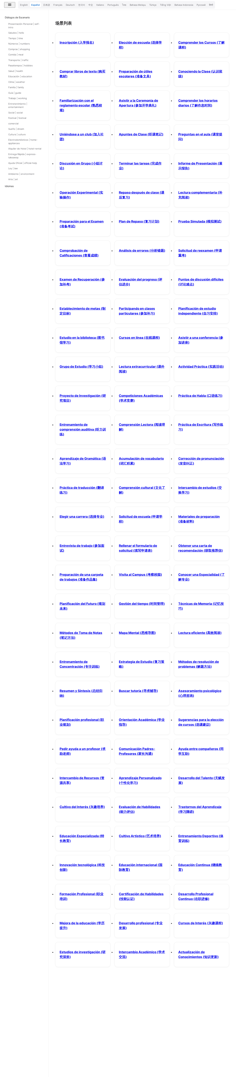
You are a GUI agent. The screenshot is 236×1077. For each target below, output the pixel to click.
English (24, 4)
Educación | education (20, 76)
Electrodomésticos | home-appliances (22, 141)
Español (35, 4)
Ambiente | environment (21, 174)
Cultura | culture (17, 134)
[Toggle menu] (9, 5)
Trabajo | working (17, 98)
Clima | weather (16, 82)
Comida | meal (15, 54)
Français (57, 4)
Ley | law (13, 168)
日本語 (46, 4)
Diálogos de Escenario (17, 17)
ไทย (124, 4)
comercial (13, 123)
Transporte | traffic (18, 60)
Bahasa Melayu (138, 4)
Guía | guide (14, 92)
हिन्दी (211, 4)
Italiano (100, 4)
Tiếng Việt (165, 4)
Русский (201, 4)
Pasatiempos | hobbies (20, 65)
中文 (90, 4)
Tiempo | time (15, 38)
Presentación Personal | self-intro (24, 26)
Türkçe (153, 4)
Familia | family (16, 87)
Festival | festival (17, 118)
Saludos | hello (16, 32)
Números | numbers (19, 43)
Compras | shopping (19, 49)
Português (113, 4)
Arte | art (13, 179)
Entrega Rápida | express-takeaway (22, 156)
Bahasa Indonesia (183, 4)
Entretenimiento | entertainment (17, 105)
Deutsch (70, 4)
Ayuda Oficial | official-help (22, 163)
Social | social (15, 112)
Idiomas (9, 186)
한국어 (81, 4)
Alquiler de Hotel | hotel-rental (24, 148)
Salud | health (15, 71)
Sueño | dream (16, 128)
